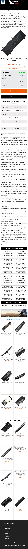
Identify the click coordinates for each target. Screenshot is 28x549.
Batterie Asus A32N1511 (20, 407)
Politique (6, 538)
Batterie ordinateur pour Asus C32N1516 (20, 434)
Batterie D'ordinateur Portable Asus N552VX (7, 358)
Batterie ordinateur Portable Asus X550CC (7, 459)
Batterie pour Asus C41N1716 (20, 508)
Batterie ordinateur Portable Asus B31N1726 (7, 434)
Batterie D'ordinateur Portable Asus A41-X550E (20, 474)
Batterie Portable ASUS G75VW (7, 508)
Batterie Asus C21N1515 (7, 407)
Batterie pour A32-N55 (20, 333)
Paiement (6, 526)
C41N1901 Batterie (15, 138)
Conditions (7, 536)
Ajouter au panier (14, 91)
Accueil (4, 10)
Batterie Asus (11, 10)
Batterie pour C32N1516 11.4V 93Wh (7, 334)
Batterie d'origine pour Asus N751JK (20, 449)
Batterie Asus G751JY (7, 382)
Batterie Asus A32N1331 (20, 382)
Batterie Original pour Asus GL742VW (7, 484)
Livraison (7, 528)
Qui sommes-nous (9, 523)
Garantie (6, 531)
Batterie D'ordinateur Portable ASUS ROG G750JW (20, 359)
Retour (6, 533)
